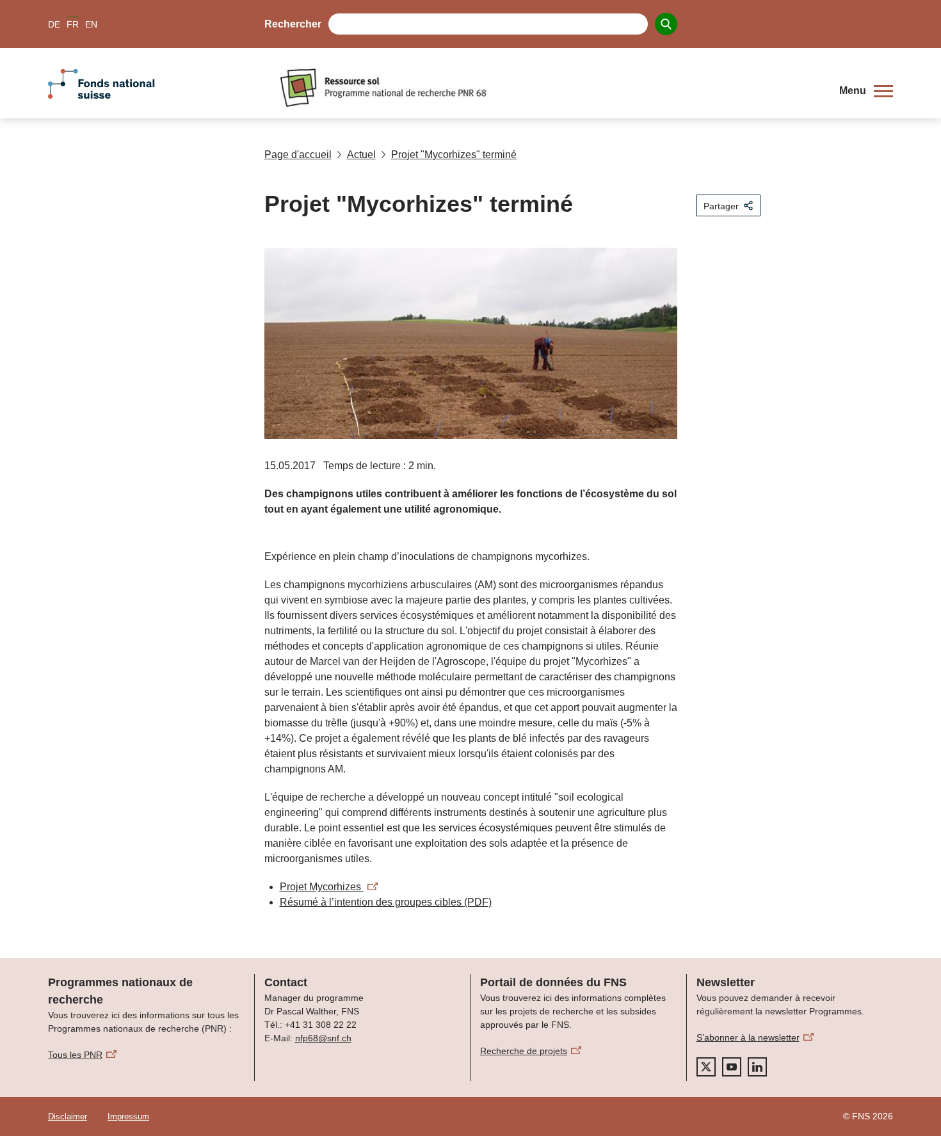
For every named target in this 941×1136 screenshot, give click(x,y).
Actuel (361, 154)
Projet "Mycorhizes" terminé (454, 154)
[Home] (550, 87)
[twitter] (706, 1066)
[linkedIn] (757, 1066)
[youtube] (731, 1066)
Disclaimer (67, 1116)
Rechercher (292, 24)
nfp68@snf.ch (323, 1038)
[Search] (666, 24)
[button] (866, 91)
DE (54, 24)
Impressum (128, 1116)
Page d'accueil (298, 154)
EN (91, 24)
